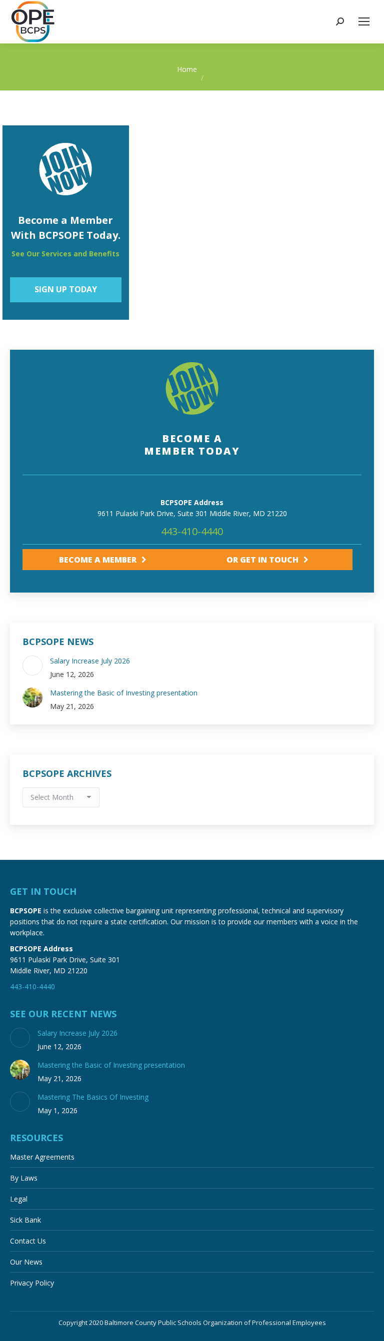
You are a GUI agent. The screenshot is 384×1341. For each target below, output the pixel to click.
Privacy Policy (32, 1283)
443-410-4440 (192, 531)
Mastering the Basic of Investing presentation (124, 692)
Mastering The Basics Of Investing (93, 1097)
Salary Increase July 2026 (90, 661)
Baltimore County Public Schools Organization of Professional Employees (215, 1322)
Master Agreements (42, 1157)
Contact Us (28, 1241)
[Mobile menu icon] (364, 21)
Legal (19, 1199)
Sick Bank (25, 1220)
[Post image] (32, 665)
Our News (26, 1262)
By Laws (24, 1178)
